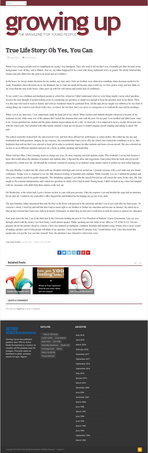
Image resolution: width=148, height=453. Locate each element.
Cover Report (60, 338)
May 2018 (80, 335)
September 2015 (83, 363)
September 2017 (83, 359)
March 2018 (81, 344)
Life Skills (57, 341)
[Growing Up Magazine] (63, 23)
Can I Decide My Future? (81, 291)
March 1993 (81, 440)
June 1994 (80, 430)
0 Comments (30, 57)
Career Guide (47, 338)
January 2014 (81, 378)
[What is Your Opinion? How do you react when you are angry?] (50, 272)
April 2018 (80, 340)
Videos (59, 348)
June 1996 (80, 416)
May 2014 (80, 373)
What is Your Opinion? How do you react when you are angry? (50, 288)
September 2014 (83, 368)
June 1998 (80, 406)
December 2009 (82, 387)
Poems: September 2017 (18, 291)
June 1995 (80, 421)
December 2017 (82, 354)
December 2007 (82, 397)
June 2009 (27, 242)
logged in (20, 308)
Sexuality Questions (50, 345)
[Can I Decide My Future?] (82, 280)
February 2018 (82, 349)
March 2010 (81, 383)
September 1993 (83, 435)
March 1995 (81, 425)
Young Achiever (48, 356)
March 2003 (81, 402)
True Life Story (42, 242)
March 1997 (81, 411)
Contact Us (60, 449)
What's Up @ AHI (48, 352)
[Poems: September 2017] (19, 287)
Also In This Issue (51, 334)
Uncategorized (48, 348)
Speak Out (14, 57)
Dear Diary (46, 341)
